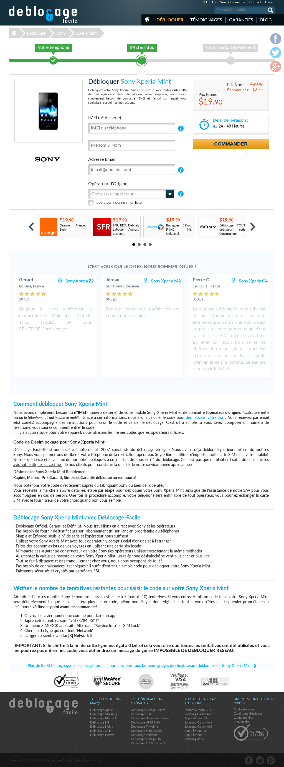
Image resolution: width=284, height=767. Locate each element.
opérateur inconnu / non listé (119, 203)
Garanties (241, 20)
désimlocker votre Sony (206, 418)
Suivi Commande (232, 2)
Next (252, 226)
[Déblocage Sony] (28, 159)
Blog (266, 20)
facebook (249, 760)
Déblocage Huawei (102, 735)
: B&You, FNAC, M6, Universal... (179, 229)
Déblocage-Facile (43, 14)
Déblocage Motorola (103, 718)
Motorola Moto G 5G (198, 710)
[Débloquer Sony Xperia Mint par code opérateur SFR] (101, 227)
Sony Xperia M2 (166, 281)
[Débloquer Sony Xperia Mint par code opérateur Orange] (48, 227)
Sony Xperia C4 (253, 281)
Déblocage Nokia (101, 726)
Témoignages (206, 20)
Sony (60, 33)
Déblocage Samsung (103, 714)
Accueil (147, 19)
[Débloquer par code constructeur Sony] (208, 227)
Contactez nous (244, 709)
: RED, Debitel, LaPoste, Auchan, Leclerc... (126, 229)
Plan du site (242, 721)
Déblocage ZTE (100, 730)
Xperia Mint (86, 33)
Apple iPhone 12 (195, 730)
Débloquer (169, 20)
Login (269, 2)
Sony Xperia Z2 (79, 281)
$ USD (208, 2)
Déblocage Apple (101, 710)
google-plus (271, 760)
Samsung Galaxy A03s (199, 714)
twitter (260, 760)
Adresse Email (101, 159)
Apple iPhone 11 (195, 735)
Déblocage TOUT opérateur (232, 229)
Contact (255, 2)
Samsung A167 (194, 739)
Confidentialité (243, 717)
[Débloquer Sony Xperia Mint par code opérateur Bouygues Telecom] (155, 227)
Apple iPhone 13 (195, 718)
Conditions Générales (248, 713)
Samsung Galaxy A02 (198, 726)
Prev (31, 226)
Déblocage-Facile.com (43, 706)
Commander (231, 144)
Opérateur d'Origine (107, 184)
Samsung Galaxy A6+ (198, 722)
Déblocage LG (99, 722)
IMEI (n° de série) (104, 118)
